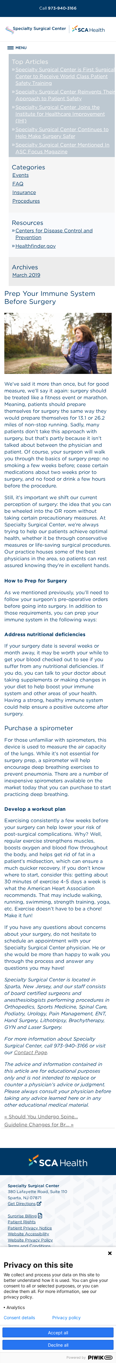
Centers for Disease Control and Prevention (54, 234)
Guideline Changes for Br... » (39, 1125)
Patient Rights (22, 1222)
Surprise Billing (22, 1216)
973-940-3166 (58, 8)
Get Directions (22, 1203)
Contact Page (30, 1052)
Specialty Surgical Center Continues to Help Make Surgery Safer (62, 132)
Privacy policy (66, 1317)
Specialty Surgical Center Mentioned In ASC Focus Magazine (62, 148)
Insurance (24, 192)
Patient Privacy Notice (30, 1228)
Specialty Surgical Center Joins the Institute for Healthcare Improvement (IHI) (60, 114)
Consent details (19, 1317)
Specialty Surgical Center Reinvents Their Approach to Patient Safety (65, 95)
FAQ (18, 184)
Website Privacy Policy (30, 1240)
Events (20, 175)
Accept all (58, 1332)
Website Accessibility (28, 1234)
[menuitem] (58, 1160)
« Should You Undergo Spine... (41, 1117)
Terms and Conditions (29, 1246)
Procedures (26, 201)
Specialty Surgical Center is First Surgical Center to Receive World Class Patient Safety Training (65, 76)
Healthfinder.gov (35, 246)
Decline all (58, 1345)
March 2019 (26, 275)
